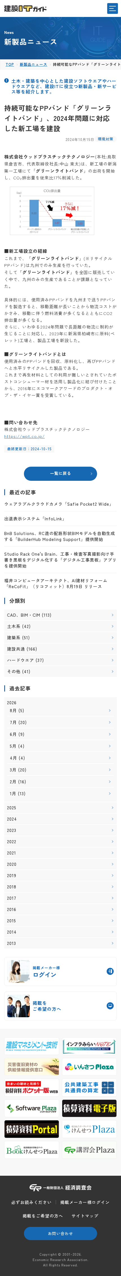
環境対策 (105, 139)
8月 (13, 710)
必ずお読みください (31, 1202)
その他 (14, 671)
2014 (12, 931)
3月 (13, 770)
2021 (11, 852)
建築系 (14, 637)
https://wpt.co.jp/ (24, 436)
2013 (11, 943)
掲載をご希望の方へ (43, 1216)
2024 (12, 818)
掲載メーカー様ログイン (85, 1202)
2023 (11, 830)
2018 (11, 886)
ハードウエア (20, 660)
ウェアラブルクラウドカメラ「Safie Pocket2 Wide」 (59, 504)
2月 (13, 781)
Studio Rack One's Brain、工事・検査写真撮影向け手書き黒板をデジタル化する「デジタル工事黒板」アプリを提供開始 (60, 560)
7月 (13, 722)
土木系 (14, 626)
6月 (13, 734)
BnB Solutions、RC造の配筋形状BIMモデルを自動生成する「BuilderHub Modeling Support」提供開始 (59, 536)
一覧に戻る (60, 473)
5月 (13, 746)
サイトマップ (84, 1216)
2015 (11, 920)
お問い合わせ (60, 1233)
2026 (12, 702)
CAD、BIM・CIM (23, 615)
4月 (13, 758)
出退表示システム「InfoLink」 (35, 518)
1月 (13, 793)
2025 (11, 807)
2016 (11, 909)
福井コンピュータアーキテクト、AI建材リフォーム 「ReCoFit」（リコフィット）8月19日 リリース (55, 583)
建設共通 (16, 649)
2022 (11, 841)
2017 (11, 898)
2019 (11, 875)
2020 (12, 864)
